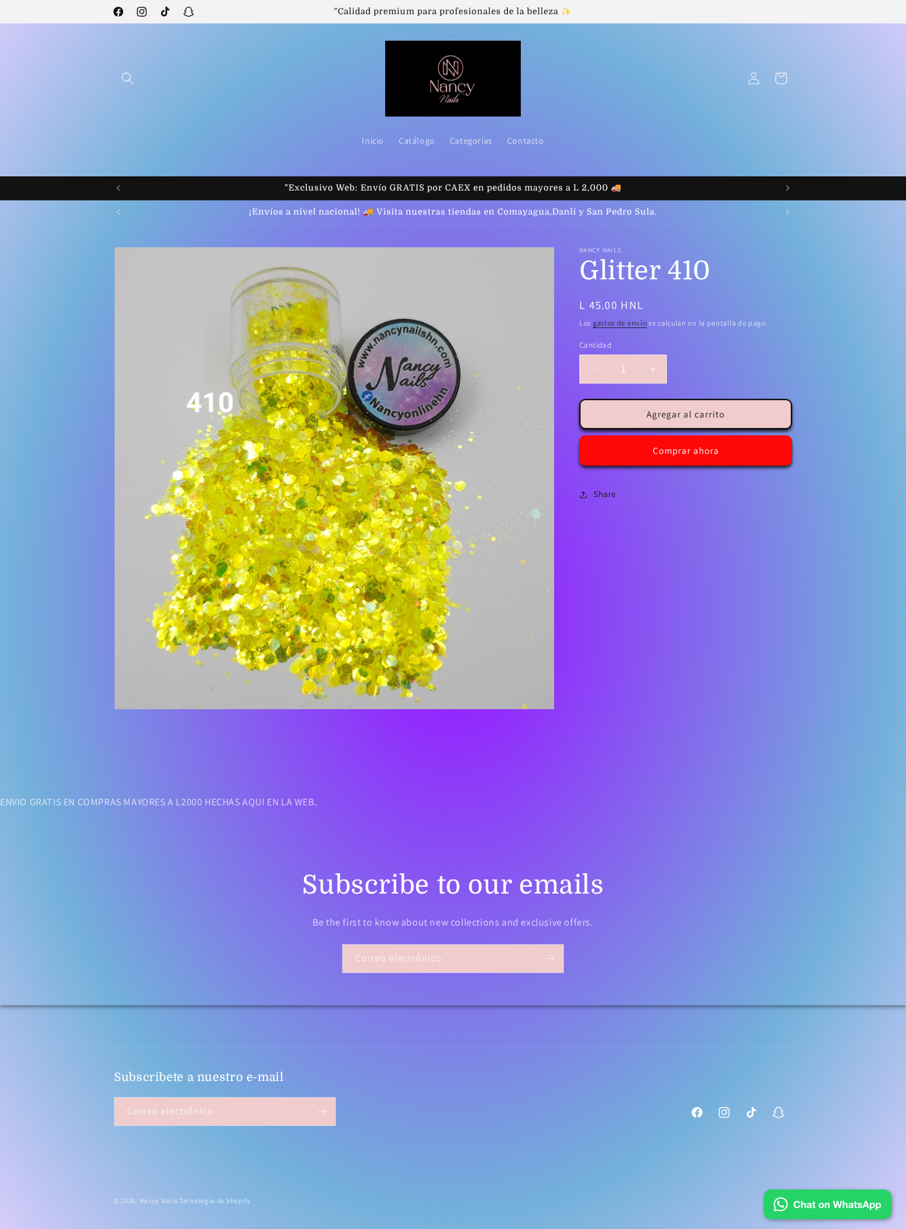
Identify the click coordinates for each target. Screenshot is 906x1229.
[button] (127, 78)
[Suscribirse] (549, 958)
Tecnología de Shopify (215, 1200)
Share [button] (605, 493)
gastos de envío (620, 322)
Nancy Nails (158, 1200)
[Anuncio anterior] (118, 188)
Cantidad (595, 345)
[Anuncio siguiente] (787, 188)
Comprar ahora (686, 450)
